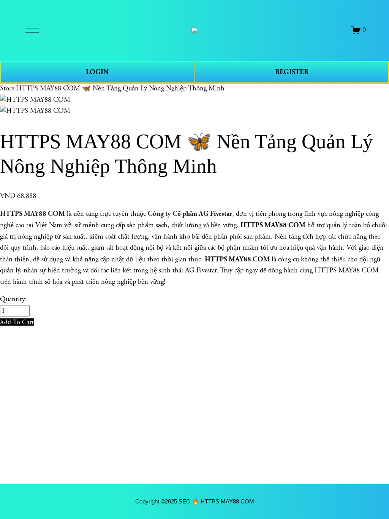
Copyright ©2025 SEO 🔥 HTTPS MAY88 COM (194, 501)
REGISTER (291, 72)
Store (7, 88)
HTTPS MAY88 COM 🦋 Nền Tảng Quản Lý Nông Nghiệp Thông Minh (120, 88)
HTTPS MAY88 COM (32, 213)
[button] (17, 322)
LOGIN (97, 72)
